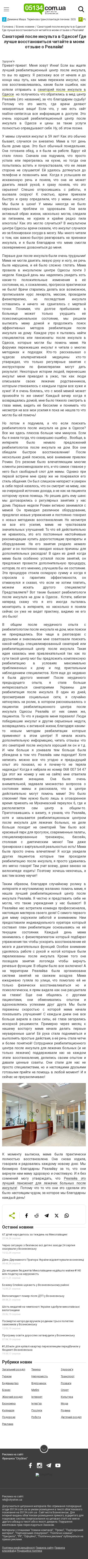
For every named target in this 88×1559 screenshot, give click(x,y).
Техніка (36, 1369)
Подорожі (8, 1417)
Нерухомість (39, 1376)
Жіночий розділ (12, 1396)
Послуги (36, 1410)
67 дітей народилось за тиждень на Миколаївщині (34, 1234)
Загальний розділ (13, 1369)
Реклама (7, 1424)
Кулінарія (8, 1410)
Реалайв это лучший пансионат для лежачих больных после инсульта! (44, 1183)
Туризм (7, 1376)
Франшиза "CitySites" (15, 1458)
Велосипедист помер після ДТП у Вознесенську (33, 1296)
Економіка (9, 1403)
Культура (67, 1396)
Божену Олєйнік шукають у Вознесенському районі (35, 1285)
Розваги (66, 1383)
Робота (36, 1417)
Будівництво (10, 1383)
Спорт (65, 1390)
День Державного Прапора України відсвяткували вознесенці (43, 1259)
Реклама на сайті (12, 1454)
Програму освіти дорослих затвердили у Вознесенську (38, 1335)
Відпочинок (38, 1383)
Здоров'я (67, 1369)
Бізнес (6, 1390)
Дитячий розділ (71, 1417)
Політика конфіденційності (18, 1547)
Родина (65, 1410)
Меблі (35, 1390)
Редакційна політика (29, 1550)
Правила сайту (45, 1547)
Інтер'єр (36, 1403)
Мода (64, 1403)
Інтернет (37, 1396)
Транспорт (68, 1376)
